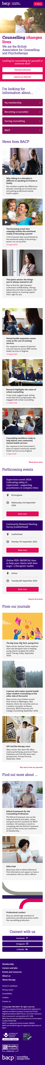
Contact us (6, 1001)
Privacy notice (7, 990)
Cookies (5, 997)
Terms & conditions (10, 986)
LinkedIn (21, 949)
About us (6, 976)
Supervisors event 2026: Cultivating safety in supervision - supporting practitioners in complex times (22, 483)
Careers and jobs (10, 968)
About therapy (8, 979)
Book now (22, 514)
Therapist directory (22, 69)
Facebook (20, 938)
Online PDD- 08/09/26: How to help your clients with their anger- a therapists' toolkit (22, 563)
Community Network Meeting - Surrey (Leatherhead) (22, 525)
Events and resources (12, 972)
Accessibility (7, 993)
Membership (8, 964)
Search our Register (22, 76)
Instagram (20, 944)
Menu (39, 4)
